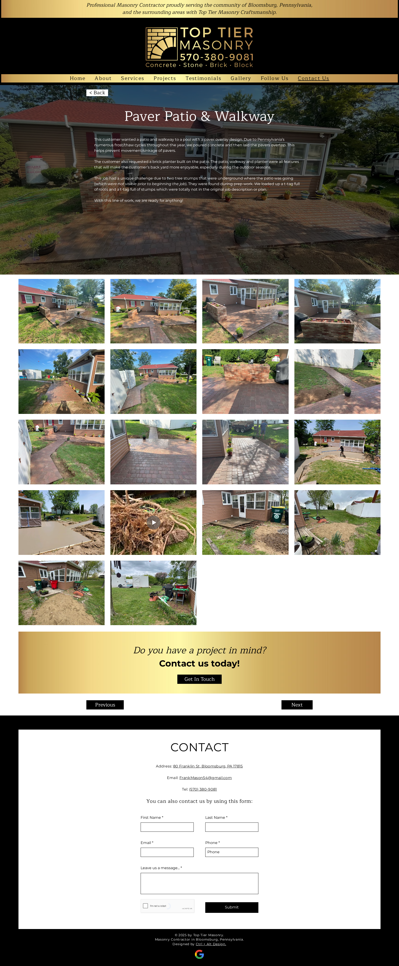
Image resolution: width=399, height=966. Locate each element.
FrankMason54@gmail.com (205, 778)
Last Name (215, 817)
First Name (151, 817)
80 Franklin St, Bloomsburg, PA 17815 (208, 766)
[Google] (199, 954)
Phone (211, 843)
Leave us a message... (160, 868)
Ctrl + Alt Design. (211, 944)
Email (146, 843)
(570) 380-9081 (203, 789)
